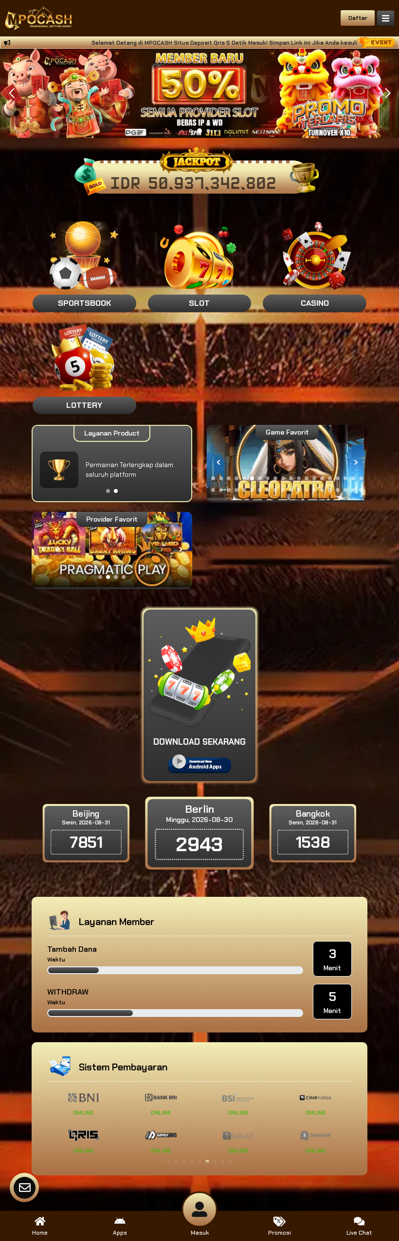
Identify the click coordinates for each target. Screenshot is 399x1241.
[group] (287, 462)
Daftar (357, 18)
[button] (387, 93)
